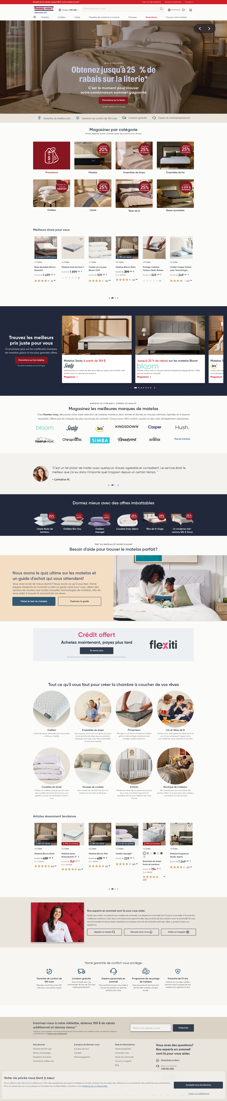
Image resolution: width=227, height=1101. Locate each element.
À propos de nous (81, 1049)
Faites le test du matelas (34, 601)
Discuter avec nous (140, 932)
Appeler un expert (102, 932)
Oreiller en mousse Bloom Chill (97, 268)
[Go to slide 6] (148, 387)
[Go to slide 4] (143, 387)
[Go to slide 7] (150, 387)
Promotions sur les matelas (31, 360)
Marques (132, 17)
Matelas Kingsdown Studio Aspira (179, 855)
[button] (200, 28)
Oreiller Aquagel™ (124, 854)
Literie (77, 17)
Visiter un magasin (177, 932)
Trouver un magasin (123, 1061)
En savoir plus (96, 651)
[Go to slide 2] (138, 387)
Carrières (77, 1053)
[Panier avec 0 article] (190, 10)
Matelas (45, 17)
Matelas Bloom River (126, 267)
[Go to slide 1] (135, 387)
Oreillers (61, 17)
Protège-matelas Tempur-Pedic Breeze (153, 268)
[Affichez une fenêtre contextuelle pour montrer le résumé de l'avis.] (55, 280)
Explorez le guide (79, 601)
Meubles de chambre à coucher (104, 17)
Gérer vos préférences (198, 1094)
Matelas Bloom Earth (44, 854)
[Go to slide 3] (141, 387)
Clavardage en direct (170, 1060)
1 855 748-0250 (167, 1069)
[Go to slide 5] (145, 387)
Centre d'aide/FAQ (123, 1049)
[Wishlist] (183, 10)
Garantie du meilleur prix (43, 1061)
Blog (117, 1065)
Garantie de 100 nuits (42, 1049)
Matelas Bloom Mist (98, 854)
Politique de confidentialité (57, 1034)
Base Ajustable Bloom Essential (45, 268)
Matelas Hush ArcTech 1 (72, 267)
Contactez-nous (122, 1053)
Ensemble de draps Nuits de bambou (152, 863)
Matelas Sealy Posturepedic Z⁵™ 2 (70, 855)
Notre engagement (82, 1057)
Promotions (151, 17)
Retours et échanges (42, 1053)
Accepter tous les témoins (198, 1085)
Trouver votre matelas (176, 17)
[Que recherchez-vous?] (161, 9)
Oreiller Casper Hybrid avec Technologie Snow (180, 269)
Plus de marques (182, 439)
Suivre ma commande (124, 1057)
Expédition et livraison (42, 1057)
